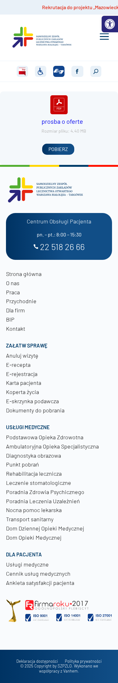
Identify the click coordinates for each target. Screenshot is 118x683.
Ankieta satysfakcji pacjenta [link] (40, 582)
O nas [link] (13, 282)
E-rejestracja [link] (21, 373)
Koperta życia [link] (22, 391)
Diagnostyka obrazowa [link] (33, 455)
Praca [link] (13, 292)
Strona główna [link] (24, 273)
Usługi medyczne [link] (27, 564)
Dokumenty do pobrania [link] (35, 410)
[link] (110, 24)
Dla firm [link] (15, 310)
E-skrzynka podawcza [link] (32, 401)
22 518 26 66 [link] (62, 247)
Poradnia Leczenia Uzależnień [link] (43, 501)
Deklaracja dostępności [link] (37, 661)
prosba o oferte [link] (62, 121)
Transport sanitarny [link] (29, 519)
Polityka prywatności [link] (83, 661)
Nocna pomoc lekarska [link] (34, 509)
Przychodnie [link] (21, 301)
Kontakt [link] (15, 328)
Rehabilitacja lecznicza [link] (34, 473)
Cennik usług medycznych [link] (38, 573)
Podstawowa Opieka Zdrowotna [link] (44, 437)
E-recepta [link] (18, 364)
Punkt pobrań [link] (22, 464)
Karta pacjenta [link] (23, 382)
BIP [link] (10, 319)
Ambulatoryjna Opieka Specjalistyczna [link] (52, 446)
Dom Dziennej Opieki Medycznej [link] (45, 528)
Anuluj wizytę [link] (22, 355)
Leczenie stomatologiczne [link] (38, 482)
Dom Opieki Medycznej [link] (33, 537)
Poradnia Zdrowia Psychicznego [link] (45, 491)
